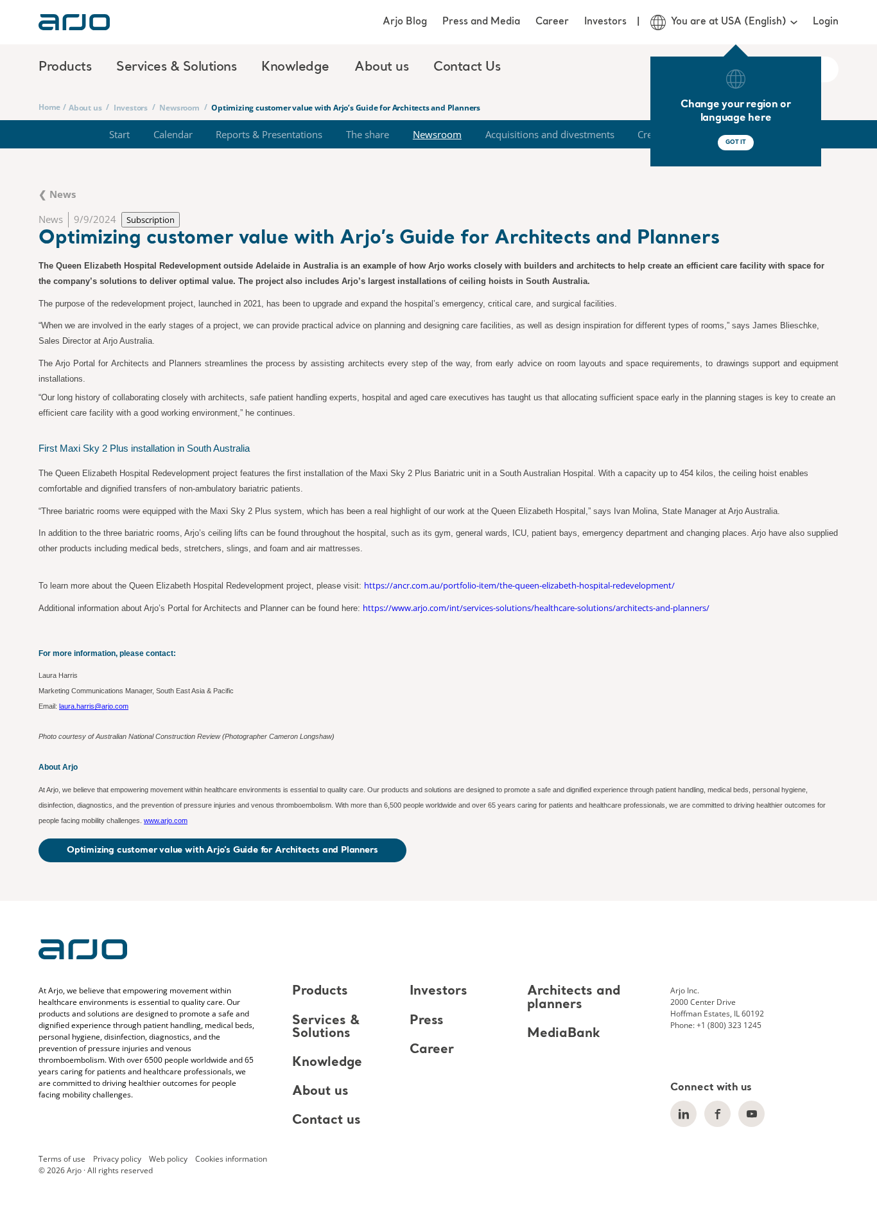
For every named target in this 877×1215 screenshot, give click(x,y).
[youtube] (751, 1114)
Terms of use (62, 1158)
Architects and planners (573, 998)
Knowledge (327, 1062)
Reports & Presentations (269, 134)
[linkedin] (683, 1114)
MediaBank (563, 1033)
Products (320, 992)
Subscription (150, 220)
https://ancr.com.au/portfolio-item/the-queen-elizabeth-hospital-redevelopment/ (519, 585)
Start (119, 134)
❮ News (57, 194)
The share (367, 134)
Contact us (326, 1120)
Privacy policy (117, 1158)
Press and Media (481, 22)
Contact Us (466, 67)
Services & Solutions (326, 1027)
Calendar (173, 134)
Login (825, 22)
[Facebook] (717, 1114)
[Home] (74, 22)
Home (49, 107)
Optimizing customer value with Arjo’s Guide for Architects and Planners (222, 850)
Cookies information (231, 1158)
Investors (605, 22)
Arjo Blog (405, 22)
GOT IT (735, 142)
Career (552, 22)
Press (427, 1021)
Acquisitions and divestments (549, 134)
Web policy (168, 1158)
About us (85, 107)
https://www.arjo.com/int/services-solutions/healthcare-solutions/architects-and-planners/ (536, 608)
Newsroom (179, 107)
